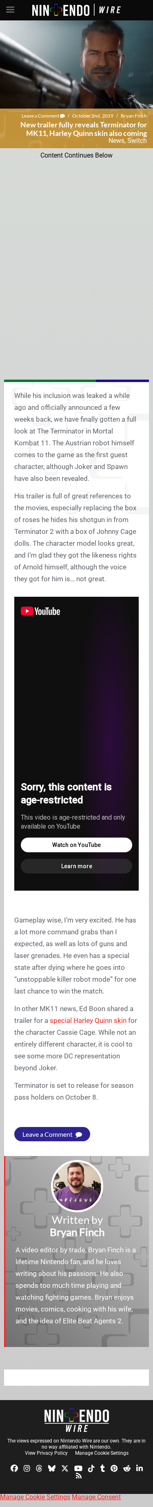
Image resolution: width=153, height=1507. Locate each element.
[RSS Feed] (79, 1475)
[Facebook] (14, 1468)
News (116, 140)
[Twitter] (65, 1468)
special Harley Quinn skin (88, 1020)
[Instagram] (27, 1468)
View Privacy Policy (46, 1453)
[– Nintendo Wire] (76, 1420)
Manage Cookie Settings (102, 1453)
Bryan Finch (134, 116)
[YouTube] (78, 1468)
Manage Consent (96, 1497)
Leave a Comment (41, 116)
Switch (137, 140)
